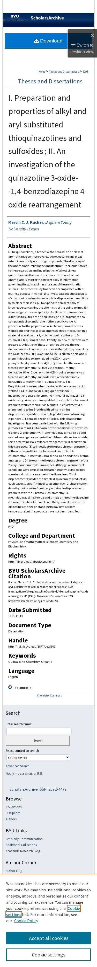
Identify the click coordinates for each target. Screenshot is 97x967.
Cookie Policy (26, 920)
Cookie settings (48, 954)
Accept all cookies (48, 938)
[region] (48, 920)
